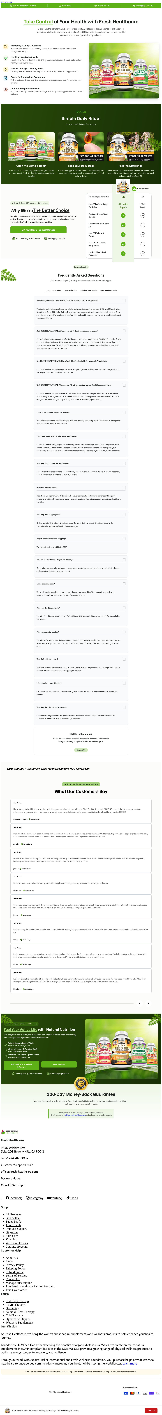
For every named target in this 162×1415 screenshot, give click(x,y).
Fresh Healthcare (64, 1392)
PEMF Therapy (15, 1304)
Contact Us (81, 750)
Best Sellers (13, 1218)
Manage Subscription (19, 1282)
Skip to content (6, 2)
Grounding (12, 1308)
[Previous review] (139, 1003)
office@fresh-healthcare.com (75, 1115)
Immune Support (16, 1228)
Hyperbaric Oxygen (18, 1319)
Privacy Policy (15, 1265)
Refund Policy (14, 1272)
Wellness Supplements (20, 1322)
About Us (12, 1257)
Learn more (129, 1363)
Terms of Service (16, 1275)
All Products (13, 1214)
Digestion (12, 1232)
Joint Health (13, 1225)
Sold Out (151, 1411)
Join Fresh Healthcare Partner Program (30, 1286)
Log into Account (17, 1246)
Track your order (16, 1290)
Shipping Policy (15, 1268)
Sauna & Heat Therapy (20, 1312)
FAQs (9, 1261)
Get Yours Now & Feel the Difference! (21, 1065)
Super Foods (13, 1221)
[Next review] (148, 1003)
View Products (59, 1064)
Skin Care (12, 1236)
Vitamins (11, 1239)
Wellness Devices (17, 1243)
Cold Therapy (14, 1315)
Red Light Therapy (17, 1301)
